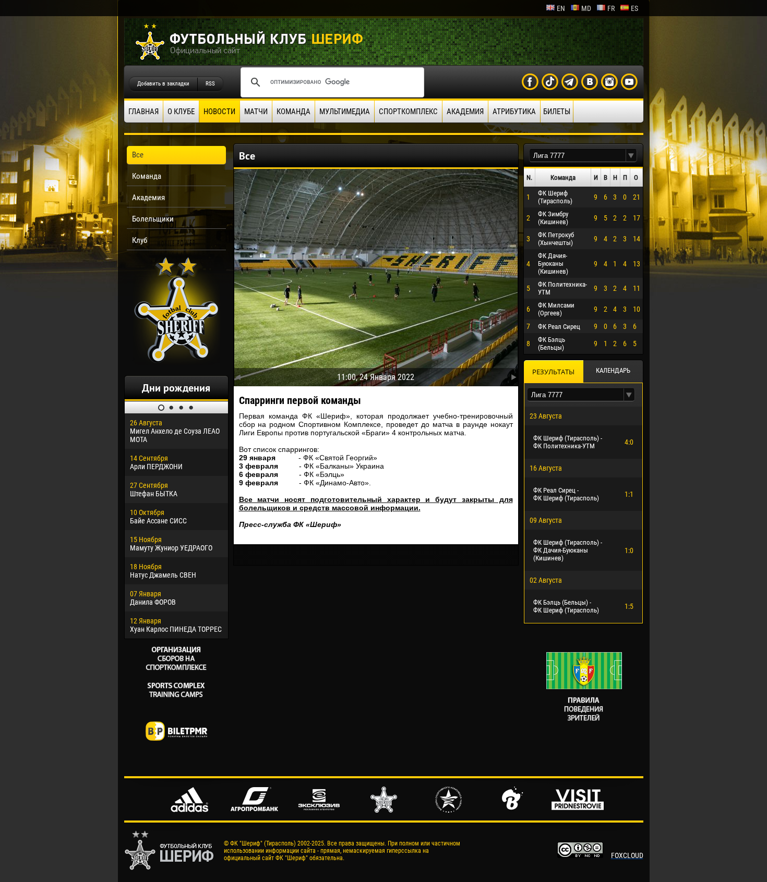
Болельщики (153, 219)
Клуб (139, 240)
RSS (210, 83)
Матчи (256, 111)
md (586, 8)
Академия (465, 111)
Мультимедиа (344, 111)
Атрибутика (514, 111)
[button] (631, 155)
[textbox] (577, 155)
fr (611, 8)
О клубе (181, 111)
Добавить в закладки (163, 83)
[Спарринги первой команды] (376, 275)
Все (137, 155)
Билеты (556, 111)
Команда (293, 111)
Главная (143, 111)
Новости (219, 111)
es (634, 8)
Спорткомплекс (408, 111)
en (561, 8)
